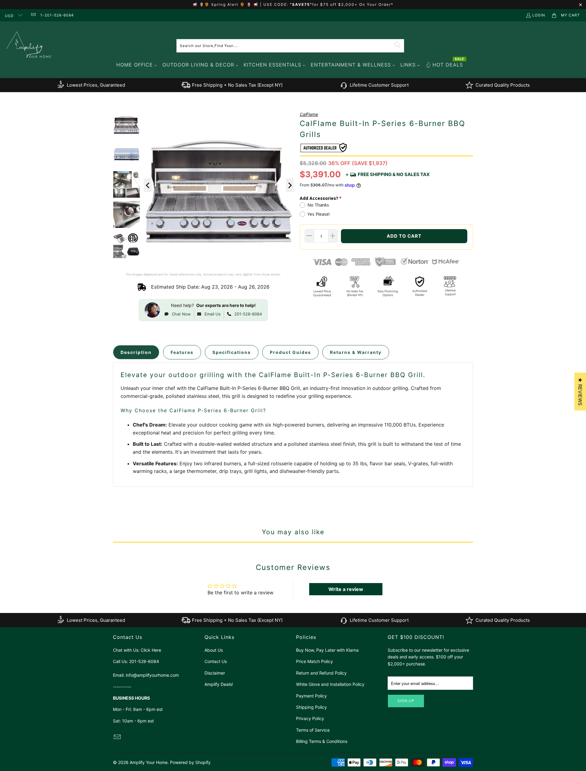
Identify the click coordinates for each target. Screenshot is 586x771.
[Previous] (148, 185)
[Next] (290, 185)
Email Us (212, 314)
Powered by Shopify (190, 762)
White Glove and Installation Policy (330, 684)
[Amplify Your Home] (29, 46)
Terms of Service (313, 730)
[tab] (136, 352)
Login (538, 15)
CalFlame (309, 114)
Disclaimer (214, 673)
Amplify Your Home (149, 762)
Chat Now (181, 314)
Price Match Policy (314, 661)
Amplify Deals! (218, 684)
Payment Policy (311, 695)
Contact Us (215, 661)
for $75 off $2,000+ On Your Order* (352, 4)
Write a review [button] (345, 589)
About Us (213, 650)
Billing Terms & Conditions (321, 741)
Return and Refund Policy (321, 673)
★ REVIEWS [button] (580, 391)
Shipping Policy (311, 707)
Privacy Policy (310, 718)
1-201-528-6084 (57, 15)
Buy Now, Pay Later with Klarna (327, 650)
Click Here (151, 650)
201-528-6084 (248, 314)
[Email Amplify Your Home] (32, 15)
